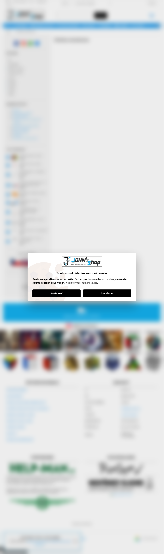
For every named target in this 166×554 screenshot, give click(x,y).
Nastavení (56, 293)
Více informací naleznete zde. (81, 283)
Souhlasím (107, 293)
